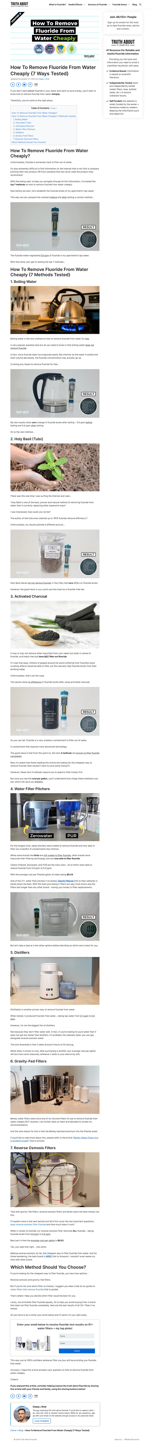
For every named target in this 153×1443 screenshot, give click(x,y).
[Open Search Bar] (140, 4)
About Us (118, 1439)
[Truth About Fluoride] (19, 4)
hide (53, 108)
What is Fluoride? (57, 4)
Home (13, 1430)
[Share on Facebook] (18, 84)
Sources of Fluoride (97, 4)
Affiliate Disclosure (131, 1439)
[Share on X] (12, 84)
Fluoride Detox (120, 4)
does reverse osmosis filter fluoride (28, 1224)
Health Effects (75, 4)
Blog (135, 4)
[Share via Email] (24, 84)
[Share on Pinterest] (30, 84)
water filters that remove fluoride (27, 1289)
